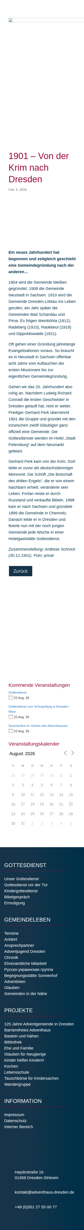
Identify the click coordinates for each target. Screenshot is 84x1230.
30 (52, 775)
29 (71, 814)
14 (61, 795)
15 (71, 795)
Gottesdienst (17, 692)
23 (13, 814)
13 (52, 795)
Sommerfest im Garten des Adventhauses (38, 725)
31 (61, 775)
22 (71, 803)
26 (13, 775)
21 (61, 804)
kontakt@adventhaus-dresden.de (44, 1192)
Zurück (20, 571)
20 (52, 804)
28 (61, 814)
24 (23, 814)
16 (13, 804)
